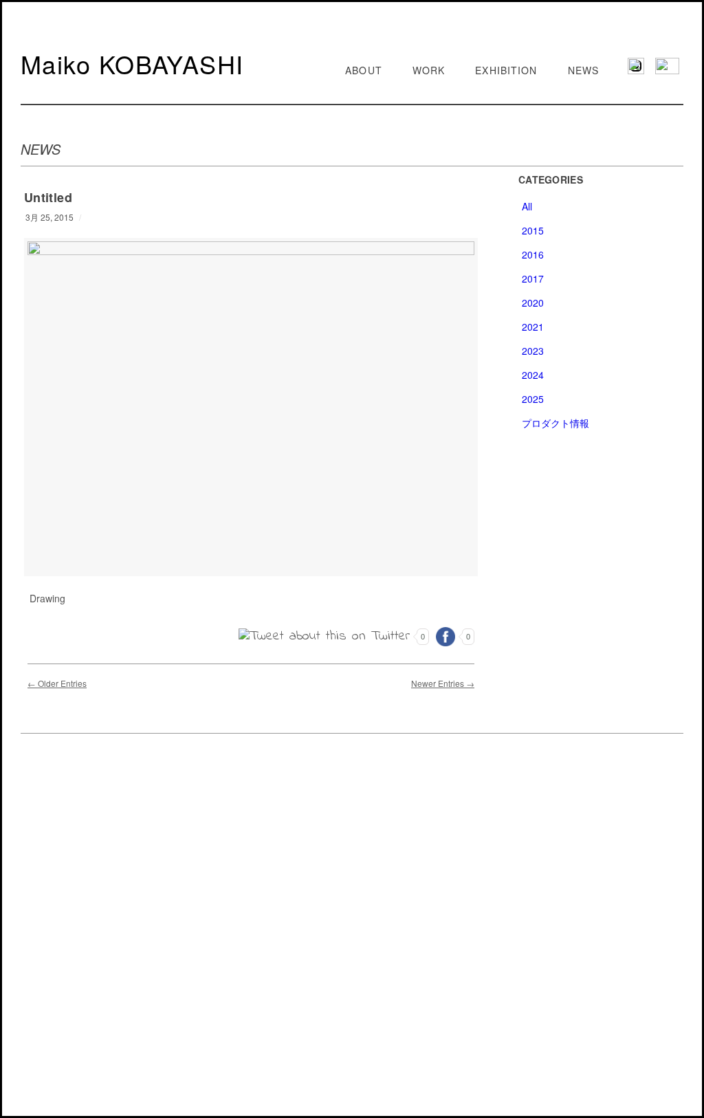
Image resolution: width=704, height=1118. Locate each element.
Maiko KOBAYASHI (132, 63)
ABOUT (363, 70)
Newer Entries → (442, 683)
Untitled (48, 197)
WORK (428, 70)
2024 (533, 375)
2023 (533, 351)
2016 (533, 254)
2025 (533, 399)
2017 (533, 278)
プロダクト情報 (555, 423)
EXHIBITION (506, 70)
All (527, 206)
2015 (533, 230)
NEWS (583, 70)
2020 (533, 302)
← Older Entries (57, 683)
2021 (533, 326)
